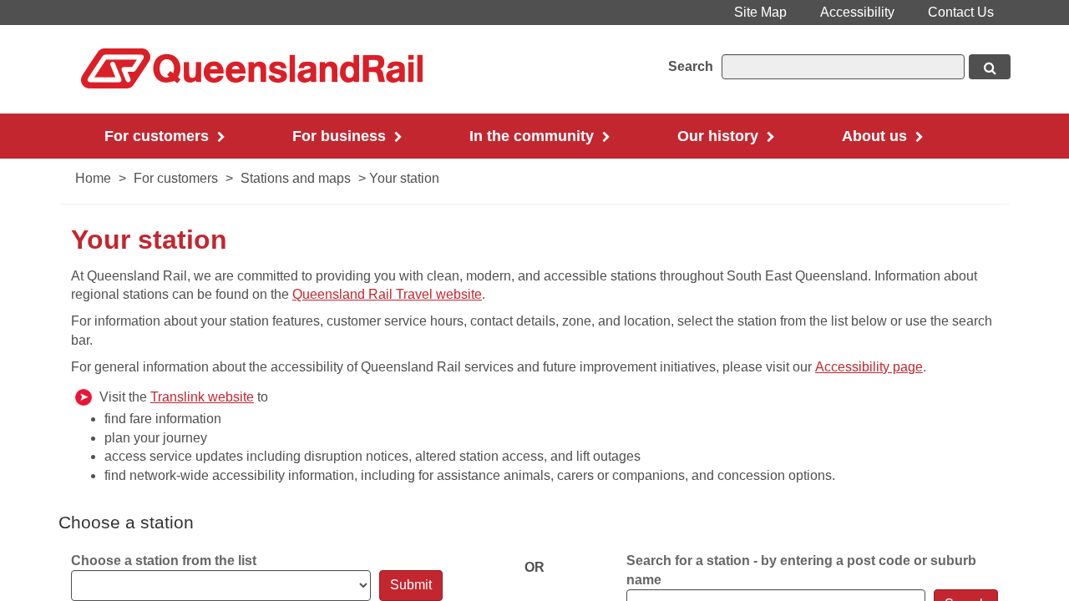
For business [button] (341, 136)
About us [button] (876, 136)
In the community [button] (533, 136)
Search (690, 66)
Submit (411, 585)
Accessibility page (869, 367)
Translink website (202, 397)
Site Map (760, 12)
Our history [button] (719, 136)
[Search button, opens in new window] (990, 66)
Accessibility (857, 12)
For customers (176, 178)
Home (93, 178)
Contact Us (961, 12)
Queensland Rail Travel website (387, 294)
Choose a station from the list (163, 560)
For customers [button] (158, 136)
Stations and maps (296, 178)
